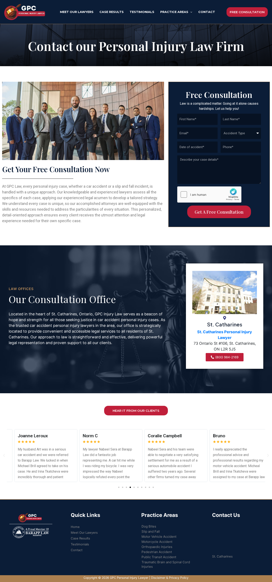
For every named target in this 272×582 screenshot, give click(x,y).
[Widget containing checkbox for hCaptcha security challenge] (209, 194)
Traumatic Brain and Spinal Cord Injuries (166, 564)
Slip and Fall (151, 531)
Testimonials (80, 544)
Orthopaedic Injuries (157, 547)
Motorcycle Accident (157, 542)
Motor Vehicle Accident (159, 537)
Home (75, 527)
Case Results (80, 538)
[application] (190, 12)
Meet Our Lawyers (84, 533)
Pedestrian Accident (157, 552)
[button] (118, 487)
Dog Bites (149, 526)
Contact (76, 550)
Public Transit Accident (159, 557)
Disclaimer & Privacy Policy (169, 577)
